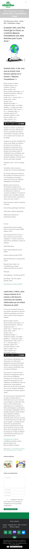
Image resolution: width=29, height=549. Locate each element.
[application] (14, 123)
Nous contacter (14, 521)
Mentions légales (14, 527)
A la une (12, 448)
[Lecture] (5, 124)
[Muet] (19, 124)
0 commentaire (19, 450)
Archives (24, 525)
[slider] (22, 123)
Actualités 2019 (18, 448)
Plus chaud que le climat (11, 450)
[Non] (27, 543)
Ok (8, 546)
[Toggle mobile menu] (26, 2)
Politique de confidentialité (16, 546)
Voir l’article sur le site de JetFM (13, 284)
